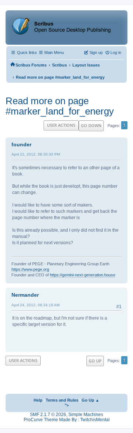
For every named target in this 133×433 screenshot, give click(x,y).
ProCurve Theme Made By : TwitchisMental (67, 419)
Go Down (91, 125)
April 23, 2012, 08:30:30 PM (35, 154)
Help (38, 400)
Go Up (95, 361)
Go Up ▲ (90, 400)
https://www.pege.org (30, 269)
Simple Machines (85, 414)
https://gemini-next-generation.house (82, 275)
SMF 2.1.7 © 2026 (48, 414)
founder (21, 144)
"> (67, 405)
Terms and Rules (62, 400)
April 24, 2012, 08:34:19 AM (35, 305)
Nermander (25, 295)
